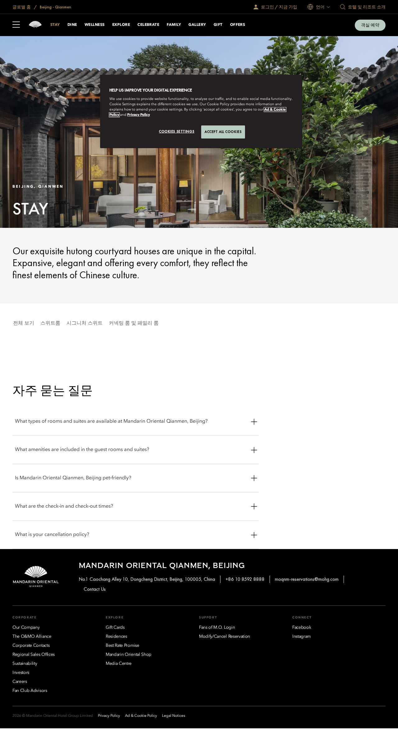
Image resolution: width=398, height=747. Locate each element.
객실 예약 (370, 25)
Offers (237, 25)
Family (174, 25)
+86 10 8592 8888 (245, 579)
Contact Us (95, 589)
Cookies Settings (176, 131)
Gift (218, 25)
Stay (55, 25)
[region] (201, 111)
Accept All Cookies (223, 131)
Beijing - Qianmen (55, 7)
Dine (72, 25)
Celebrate (148, 25)
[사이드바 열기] (16, 25)
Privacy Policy (138, 115)
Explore (121, 25)
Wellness (95, 25)
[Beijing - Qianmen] (35, 25)
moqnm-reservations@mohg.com (307, 579)
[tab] (23, 323)
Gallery (197, 25)
